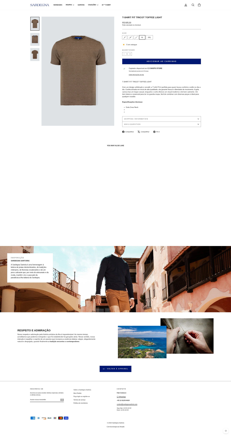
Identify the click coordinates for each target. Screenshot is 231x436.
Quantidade (128, 50)
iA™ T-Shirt (106, 5)
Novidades (58, 5)
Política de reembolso (81, 403)
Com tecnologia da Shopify (115, 427)
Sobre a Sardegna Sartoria (82, 390)
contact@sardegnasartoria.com (127, 404)
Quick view (27, 233)
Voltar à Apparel (117, 369)
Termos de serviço (79, 400)
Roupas (69, 5)
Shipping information (136, 119)
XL (142, 37)
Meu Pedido (77, 393)
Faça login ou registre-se (82, 396)
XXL (149, 37)
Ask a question (132, 124)
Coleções (92, 5)
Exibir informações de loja (136, 74)
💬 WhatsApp (121, 397)
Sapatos (81, 5)
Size (124, 33)
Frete (124, 25)
